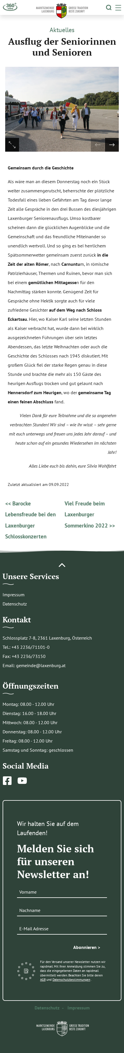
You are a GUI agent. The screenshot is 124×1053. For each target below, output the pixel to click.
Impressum (14, 594)
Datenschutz (15, 604)
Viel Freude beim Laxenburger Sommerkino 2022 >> (90, 514)
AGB (43, 980)
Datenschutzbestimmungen (71, 980)
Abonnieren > (86, 947)
